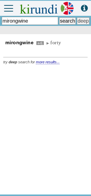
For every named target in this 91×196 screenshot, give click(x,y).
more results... (48, 62)
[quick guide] (84, 8)
